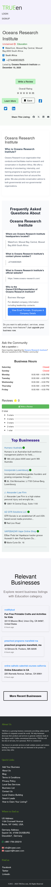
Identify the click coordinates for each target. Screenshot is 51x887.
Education (22, 43)
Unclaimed (8, 44)
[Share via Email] (48, 116)
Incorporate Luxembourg (16, 470)
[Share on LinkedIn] (43, 116)
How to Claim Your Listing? (14, 801)
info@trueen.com (12, 847)
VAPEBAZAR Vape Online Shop (20, 531)
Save (29, 100)
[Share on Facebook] (33, 116)
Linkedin (6, 874)
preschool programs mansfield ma (21, 640)
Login (5, 13)
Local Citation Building (12, 794)
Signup (6, 18)
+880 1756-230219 (12, 841)
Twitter (5, 870)
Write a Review (25, 81)
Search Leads (8, 798)
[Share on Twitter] (38, 116)
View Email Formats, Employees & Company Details (27, 312)
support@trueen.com (14, 850)
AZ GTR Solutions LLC (15, 511)
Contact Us (7, 791)
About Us (6, 770)
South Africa (11, 55)
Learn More (10, 100)
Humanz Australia (13, 447)
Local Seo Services (11, 784)
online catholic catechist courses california (25, 665)
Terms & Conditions (11, 777)
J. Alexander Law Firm (15, 492)
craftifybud (9, 609)
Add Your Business (11, 766)
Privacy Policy (9, 780)
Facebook (6, 867)
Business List (8, 787)
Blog (4, 773)
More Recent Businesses (25, 696)
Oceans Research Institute (36, 350)
